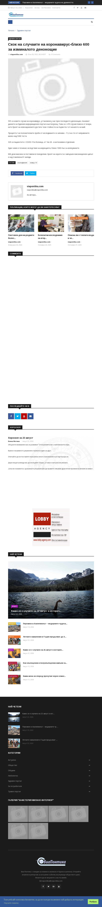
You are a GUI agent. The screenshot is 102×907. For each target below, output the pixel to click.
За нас (37, 7)
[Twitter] (77, 7)
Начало (11, 30)
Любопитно (12, 663)
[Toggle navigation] (10, 22)
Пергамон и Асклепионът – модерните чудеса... (45, 624)
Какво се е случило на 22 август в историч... (36, 611)
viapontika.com (16, 54)
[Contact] (85, 7)
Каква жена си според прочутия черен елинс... (44, 676)
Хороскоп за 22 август (20, 438)
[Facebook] (74, 7)
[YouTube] (59, 886)
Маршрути (12, 623)
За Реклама (46, 7)
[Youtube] (81, 7)
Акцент (14, 606)
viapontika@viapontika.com (37, 190)
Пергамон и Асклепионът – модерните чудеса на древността (48, 3)
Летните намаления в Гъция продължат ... (39, 740)
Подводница (13, 676)
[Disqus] (51, 290)
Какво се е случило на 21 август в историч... (43, 650)
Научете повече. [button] (11, 903)
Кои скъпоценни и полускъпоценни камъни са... (45, 663)
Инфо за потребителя (79, 218)
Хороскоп (29, 7)
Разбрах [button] (93, 902)
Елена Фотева (14, 441)
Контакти (56, 7)
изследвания (22, 163)
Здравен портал (24, 30)
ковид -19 (33, 163)
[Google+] (54, 886)
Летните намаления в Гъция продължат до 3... (44, 637)
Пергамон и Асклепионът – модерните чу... (40, 727)
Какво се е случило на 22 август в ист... (38, 714)
